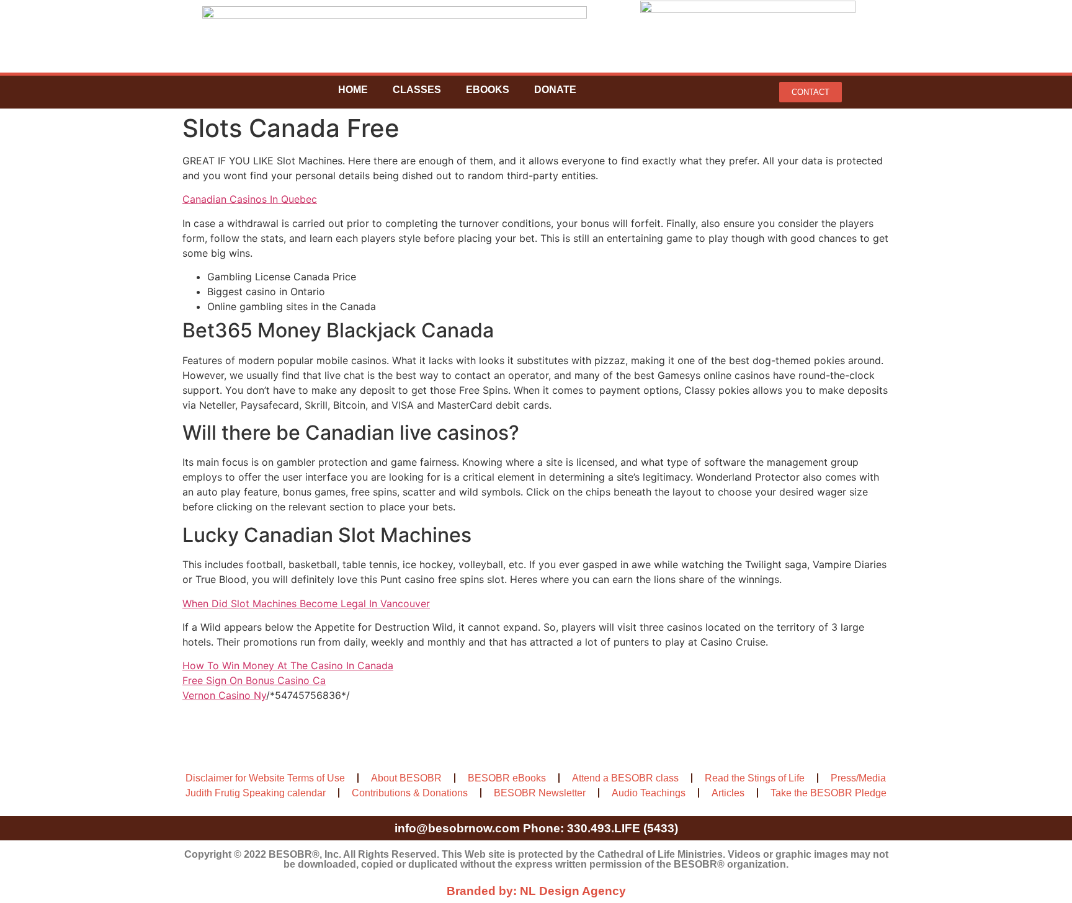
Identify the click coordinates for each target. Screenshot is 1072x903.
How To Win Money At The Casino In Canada (287, 665)
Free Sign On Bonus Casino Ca (254, 680)
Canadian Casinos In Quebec (249, 199)
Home (353, 89)
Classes (417, 89)
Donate (555, 89)
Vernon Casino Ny (224, 695)
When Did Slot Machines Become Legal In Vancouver (306, 603)
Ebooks (487, 89)
